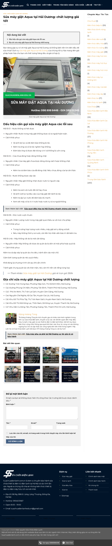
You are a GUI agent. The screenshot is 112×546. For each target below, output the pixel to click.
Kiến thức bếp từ (94, 25)
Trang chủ (35, 5)
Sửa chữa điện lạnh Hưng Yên (95, 151)
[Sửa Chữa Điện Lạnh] (13, 5)
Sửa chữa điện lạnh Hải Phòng (97, 141)
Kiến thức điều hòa (95, 44)
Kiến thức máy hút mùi (97, 70)
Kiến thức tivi (93, 98)
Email (34, 423)
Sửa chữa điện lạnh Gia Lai (97, 122)
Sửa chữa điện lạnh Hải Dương (15, 13)
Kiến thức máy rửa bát (97, 87)
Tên (8, 423)
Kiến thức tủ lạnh (95, 102)
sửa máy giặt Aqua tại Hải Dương (33, 51)
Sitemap (65, 496)
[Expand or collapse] (77, 35)
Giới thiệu (47, 5)
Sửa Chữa (79, 5)
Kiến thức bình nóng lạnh (96, 30)
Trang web (60, 423)
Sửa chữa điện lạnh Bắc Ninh (97, 112)
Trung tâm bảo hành (63, 5)
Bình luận (10, 404)
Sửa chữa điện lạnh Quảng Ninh (95, 161)
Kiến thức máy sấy (95, 94)
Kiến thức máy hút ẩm (97, 56)
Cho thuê (91, 21)
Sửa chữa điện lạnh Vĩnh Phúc (98, 171)
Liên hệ (89, 5)
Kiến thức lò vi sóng (95, 48)
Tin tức (97, 5)
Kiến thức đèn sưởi (95, 39)
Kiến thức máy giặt (95, 52)
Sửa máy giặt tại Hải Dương (37, 273)
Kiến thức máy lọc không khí (95, 78)
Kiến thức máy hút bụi (97, 63)
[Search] (28, 5)
